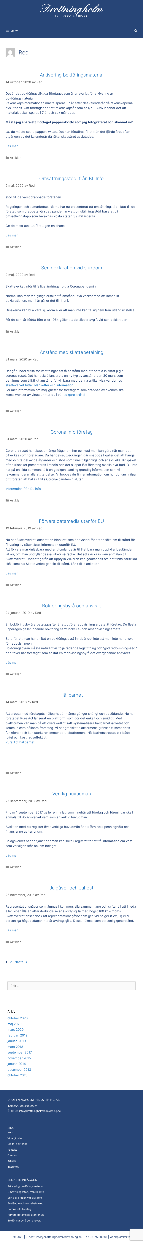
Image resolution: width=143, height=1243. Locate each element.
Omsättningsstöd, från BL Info (71, 178)
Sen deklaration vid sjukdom (71, 267)
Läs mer (12, 146)
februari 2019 (17, 1035)
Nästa (21, 962)
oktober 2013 (17, 1075)
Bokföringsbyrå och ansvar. (71, 605)
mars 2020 (15, 1029)
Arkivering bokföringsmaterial (71, 75)
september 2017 (19, 1052)
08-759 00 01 (28, 1106)
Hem (10, 1132)
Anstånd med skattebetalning (71, 352)
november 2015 (19, 1058)
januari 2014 (16, 1064)
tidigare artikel (74, 395)
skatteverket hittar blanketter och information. (40, 385)
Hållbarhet (71, 695)
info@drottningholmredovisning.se (40, 1110)
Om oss (12, 1155)
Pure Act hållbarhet (20, 742)
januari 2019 (16, 1041)
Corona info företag (71, 432)
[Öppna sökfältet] (135, 30)
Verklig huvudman (71, 793)
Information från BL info (23, 489)
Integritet (13, 1166)
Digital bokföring (17, 1143)
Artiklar (15, 158)
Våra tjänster (15, 1138)
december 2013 (19, 1069)
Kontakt (12, 1149)
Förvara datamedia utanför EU (71, 521)
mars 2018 (15, 1047)
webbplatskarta (120, 1237)
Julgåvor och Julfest (71, 888)
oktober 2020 (17, 1018)
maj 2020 (14, 1024)
